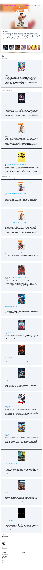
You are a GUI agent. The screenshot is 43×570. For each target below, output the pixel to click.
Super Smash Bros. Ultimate (11, 74)
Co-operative (4, 558)
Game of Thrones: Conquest (11, 463)
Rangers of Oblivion (9, 357)
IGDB (4, 538)
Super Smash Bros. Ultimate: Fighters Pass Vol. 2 (15, 164)
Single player (4, 556)
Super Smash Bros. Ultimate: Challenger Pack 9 (15, 252)
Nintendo (23, 552)
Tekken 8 (7, 105)
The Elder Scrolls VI (9, 520)
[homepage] (2, 1)
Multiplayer (4, 557)
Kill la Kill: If (7, 406)
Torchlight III (7, 434)
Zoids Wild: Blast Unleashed (11, 306)
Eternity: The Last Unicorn (10, 492)
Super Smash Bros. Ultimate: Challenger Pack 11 (15, 193)
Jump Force (7, 380)
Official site (5, 536)
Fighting (7, 31)
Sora (22, 549)
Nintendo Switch (5, 562)
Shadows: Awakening (9, 332)
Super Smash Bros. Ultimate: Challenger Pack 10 (15, 135)
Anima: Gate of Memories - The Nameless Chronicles (16, 277)
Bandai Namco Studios (26, 551)
